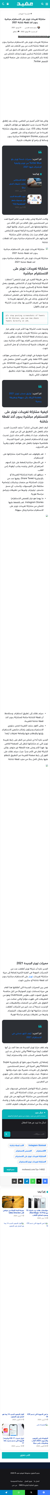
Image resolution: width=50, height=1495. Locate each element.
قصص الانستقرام (23, 1151)
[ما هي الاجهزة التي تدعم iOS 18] (37, 1317)
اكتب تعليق (25, 1455)
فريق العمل (28, 1481)
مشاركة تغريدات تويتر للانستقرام (32, 1162)
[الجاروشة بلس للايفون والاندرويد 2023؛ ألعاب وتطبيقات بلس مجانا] (37, 1430)
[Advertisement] (25, 91)
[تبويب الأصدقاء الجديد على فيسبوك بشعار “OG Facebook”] (34, 199)
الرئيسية (27, 14)
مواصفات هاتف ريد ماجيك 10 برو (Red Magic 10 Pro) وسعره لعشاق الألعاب (37, 1212)
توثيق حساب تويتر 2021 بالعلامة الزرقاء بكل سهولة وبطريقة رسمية (25, 397)
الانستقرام (40, 1151)
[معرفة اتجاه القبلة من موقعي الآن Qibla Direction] (13, 1202)
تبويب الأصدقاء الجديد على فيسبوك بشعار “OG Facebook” (18, 200)
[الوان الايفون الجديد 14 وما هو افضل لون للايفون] (13, 1317)
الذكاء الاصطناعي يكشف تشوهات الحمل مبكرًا (17, 184)
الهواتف (20, 14)
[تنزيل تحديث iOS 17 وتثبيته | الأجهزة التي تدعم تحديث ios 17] (13, 1430)
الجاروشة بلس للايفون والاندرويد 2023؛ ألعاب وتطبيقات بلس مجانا (40, 1440)
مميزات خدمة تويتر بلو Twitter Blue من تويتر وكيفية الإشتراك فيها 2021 (26, 163)
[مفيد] (25, 4)
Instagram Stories (37, 1145)
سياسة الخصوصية (17, 1481)
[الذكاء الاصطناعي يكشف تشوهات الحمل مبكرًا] (34, 183)
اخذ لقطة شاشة (16, 1145)
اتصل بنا (36, 1481)
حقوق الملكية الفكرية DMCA (28, 1485)
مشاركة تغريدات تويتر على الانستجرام (30, 1156)
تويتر (31, 976)
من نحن (14, 1485)
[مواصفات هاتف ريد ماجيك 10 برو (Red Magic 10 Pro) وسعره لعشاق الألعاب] (37, 1202)
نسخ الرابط (10, 1170)
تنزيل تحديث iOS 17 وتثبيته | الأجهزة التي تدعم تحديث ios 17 (13, 1440)
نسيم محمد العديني (31, 28)
